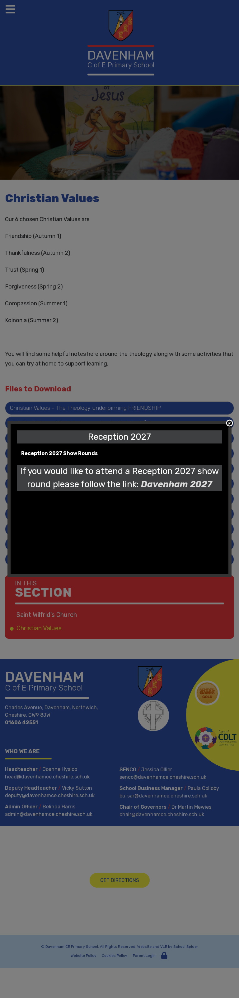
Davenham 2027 (176, 484)
